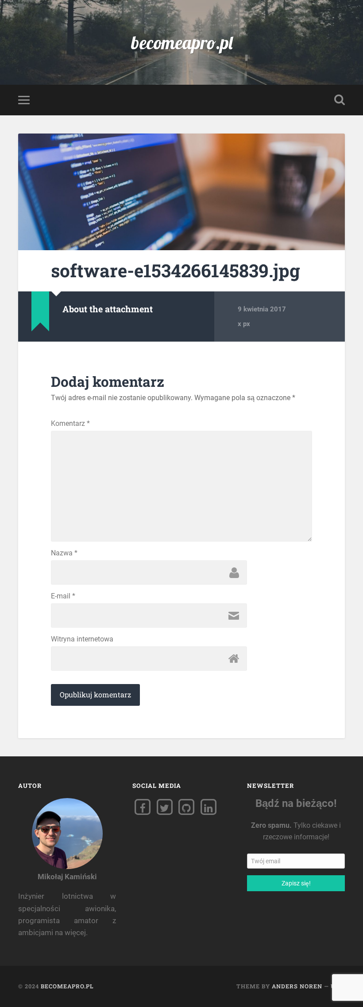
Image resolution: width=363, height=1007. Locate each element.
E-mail (63, 596)
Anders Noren (297, 986)
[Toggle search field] (339, 100)
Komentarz (70, 423)
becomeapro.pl (181, 42)
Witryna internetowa (82, 639)
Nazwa (64, 553)
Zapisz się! (295, 883)
